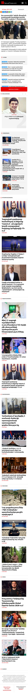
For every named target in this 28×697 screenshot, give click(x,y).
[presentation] (23, 94)
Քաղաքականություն (7, 197)
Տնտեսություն (6, 394)
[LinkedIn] (5, 12)
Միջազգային (21, 9)
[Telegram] (11, 12)
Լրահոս (5, 57)
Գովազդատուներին (7, 690)
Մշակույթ (5, 485)
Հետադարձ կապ (7, 686)
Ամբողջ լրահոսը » (14, 89)
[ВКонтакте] (3, 12)
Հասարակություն (6, 298)
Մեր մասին (7, 688)
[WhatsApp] (9, 12)
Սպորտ (4, 576)
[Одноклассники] (1, 12)
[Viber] (7, 12)
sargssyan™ (21, 689)
